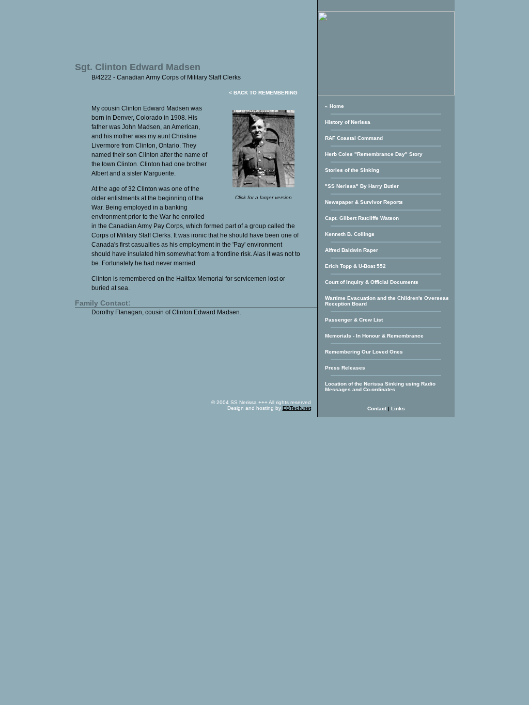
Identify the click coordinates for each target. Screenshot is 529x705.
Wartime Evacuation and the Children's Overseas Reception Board (387, 301)
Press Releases (345, 368)
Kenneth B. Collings (350, 234)
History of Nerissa (347, 122)
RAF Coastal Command (354, 138)
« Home (334, 106)
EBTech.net (297, 408)
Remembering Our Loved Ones (364, 352)
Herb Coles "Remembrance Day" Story (374, 154)
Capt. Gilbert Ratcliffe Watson (362, 218)
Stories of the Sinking (352, 170)
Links (398, 408)
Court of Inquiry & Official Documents (371, 282)
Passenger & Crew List (354, 320)
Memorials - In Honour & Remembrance (374, 336)
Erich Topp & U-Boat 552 (355, 266)
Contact (376, 408)
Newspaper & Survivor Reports (364, 202)
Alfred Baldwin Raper (351, 250)
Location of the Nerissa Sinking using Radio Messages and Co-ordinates (380, 386)
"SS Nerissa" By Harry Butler (362, 186)
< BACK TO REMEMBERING (263, 92)
